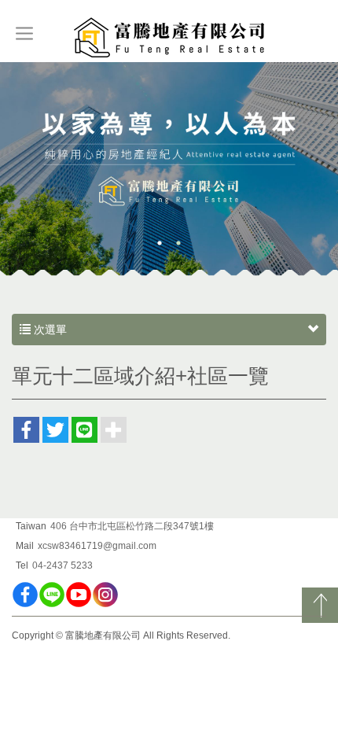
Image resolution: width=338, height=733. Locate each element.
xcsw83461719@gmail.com (97, 545)
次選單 (49, 329)
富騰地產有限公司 (169, 39)
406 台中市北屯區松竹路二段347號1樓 (132, 526)
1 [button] (159, 243)
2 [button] (178, 243)
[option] (169, 169)
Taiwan (31, 526)
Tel (22, 565)
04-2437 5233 (62, 565)
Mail (25, 545)
